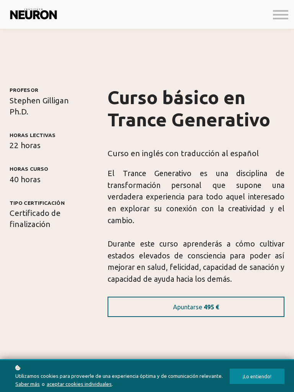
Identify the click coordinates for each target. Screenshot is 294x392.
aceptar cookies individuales (79, 384)
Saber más (27, 384)
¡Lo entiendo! (257, 376)
